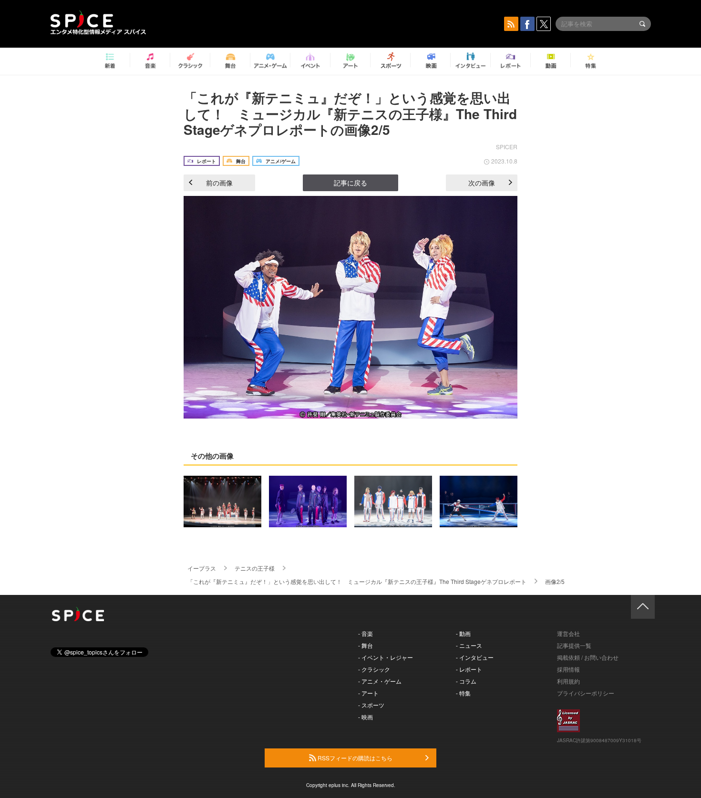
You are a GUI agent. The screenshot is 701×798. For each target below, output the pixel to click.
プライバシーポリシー (585, 693)
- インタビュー (475, 657)
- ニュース (469, 645)
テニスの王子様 (255, 568)
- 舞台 (365, 645)
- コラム (466, 681)
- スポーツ (371, 705)
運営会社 (568, 633)
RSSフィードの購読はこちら (354, 758)
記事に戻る (350, 182)
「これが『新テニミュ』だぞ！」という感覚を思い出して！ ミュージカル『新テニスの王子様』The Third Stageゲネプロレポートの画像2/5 (350, 113)
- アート (368, 693)
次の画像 (481, 182)
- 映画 (365, 717)
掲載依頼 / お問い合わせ (588, 657)
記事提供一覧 (574, 645)
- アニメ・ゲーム (380, 681)
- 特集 (463, 693)
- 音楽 (365, 633)
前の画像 (219, 182)
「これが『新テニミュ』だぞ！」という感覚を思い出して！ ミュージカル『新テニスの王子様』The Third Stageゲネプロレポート (356, 581)
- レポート (469, 669)
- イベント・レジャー (385, 657)
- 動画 (463, 633)
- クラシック (374, 669)
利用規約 (568, 681)
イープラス (201, 568)
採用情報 (568, 669)
